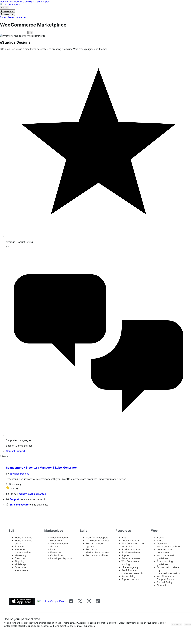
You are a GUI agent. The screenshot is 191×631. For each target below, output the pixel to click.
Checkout (20, 558)
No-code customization (23, 551)
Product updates (130, 549)
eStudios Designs (19, 473)
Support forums (130, 579)
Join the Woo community (164, 551)
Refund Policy (164, 582)
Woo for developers (97, 537)
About (160, 537)
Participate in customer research (132, 572)
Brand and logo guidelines (165, 563)
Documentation (130, 540)
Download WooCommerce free (168, 545)
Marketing (20, 555)
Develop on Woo (10, 1)
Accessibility (128, 576)
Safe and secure (19, 504)
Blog (124, 537)
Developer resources (97, 540)
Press (160, 540)
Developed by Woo (61, 558)
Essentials (55, 552)
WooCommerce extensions (59, 539)
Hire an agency (129, 567)
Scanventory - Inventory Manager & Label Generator (41, 467)
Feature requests (130, 558)
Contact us (163, 585)
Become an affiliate (97, 555)
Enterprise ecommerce (21, 569)
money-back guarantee (32, 493)
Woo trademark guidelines (165, 557)
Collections (56, 555)
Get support (43, 1)
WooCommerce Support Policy (165, 578)
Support (14, 499)
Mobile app (21, 564)
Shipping (19, 561)
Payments (20, 546)
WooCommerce (23, 537)
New (52, 549)
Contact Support (15, 451)
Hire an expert (28, 1)
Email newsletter (130, 552)
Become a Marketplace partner (97, 551)
